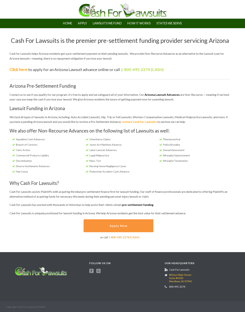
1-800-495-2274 (135, 69)
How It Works (139, 23)
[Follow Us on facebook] (91, 271)
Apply (82, 23)
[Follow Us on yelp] (98, 271)
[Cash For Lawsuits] (122, 9)
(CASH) (157, 69)
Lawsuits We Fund (107, 23)
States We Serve (169, 23)
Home (67, 23)
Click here (19, 69)
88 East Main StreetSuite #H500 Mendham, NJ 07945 (180, 278)
